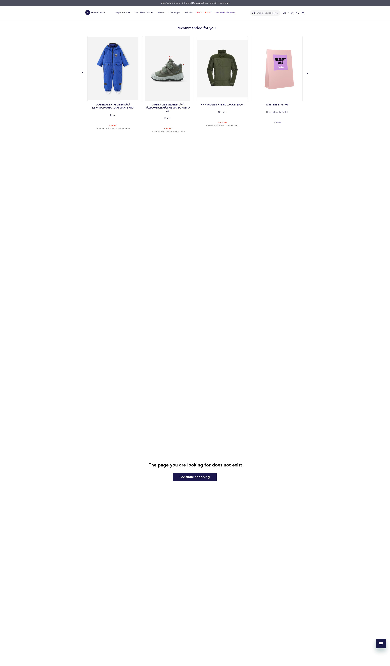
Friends (188, 13)
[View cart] (303, 12)
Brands (161, 13)
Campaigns (174, 13)
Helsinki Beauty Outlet (277, 108)
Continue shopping (194, 477)
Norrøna (222, 108)
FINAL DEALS (203, 13)
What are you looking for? (267, 13)
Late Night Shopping (225, 13)
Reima (112, 110)
